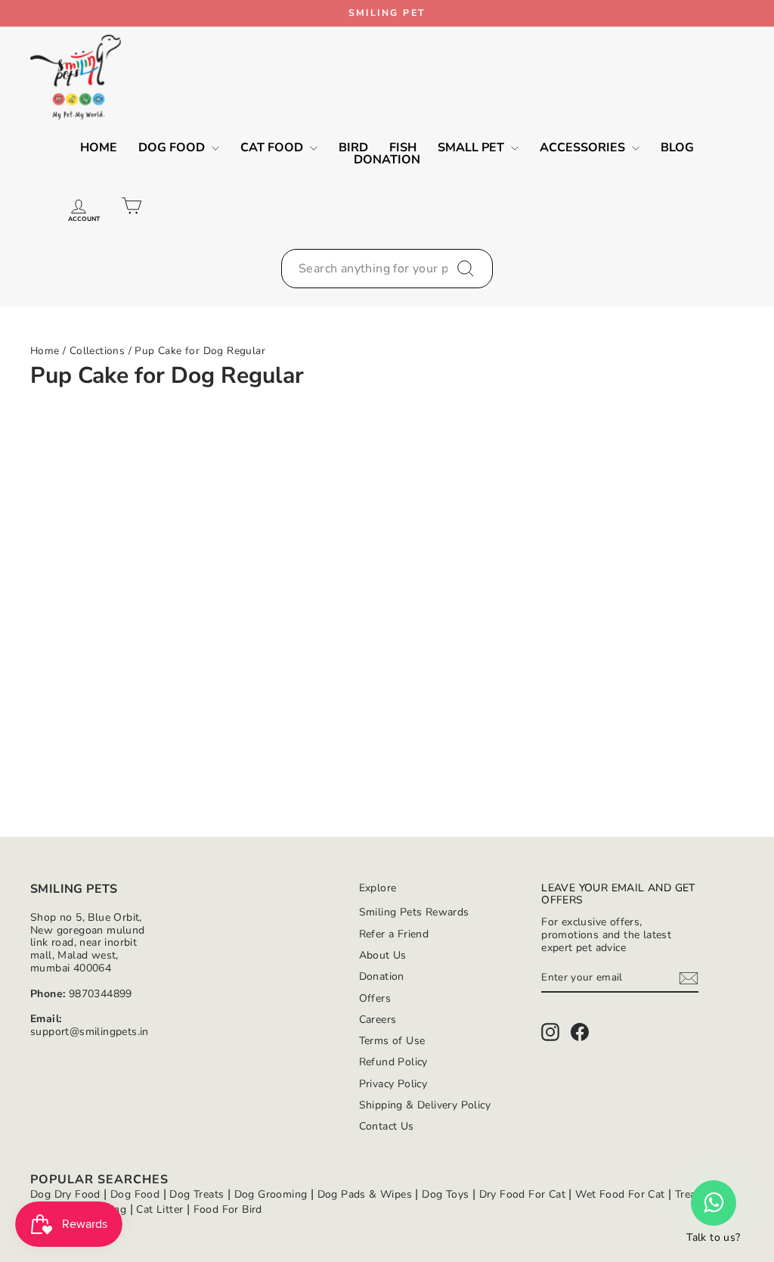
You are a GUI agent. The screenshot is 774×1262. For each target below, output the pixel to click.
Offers (375, 998)
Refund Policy (393, 1062)
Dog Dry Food (65, 1194)
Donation (387, 160)
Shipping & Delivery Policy (425, 1105)
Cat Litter (159, 1209)
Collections (97, 350)
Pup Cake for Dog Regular (200, 350)
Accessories (584, 147)
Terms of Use (392, 1041)
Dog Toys (445, 1194)
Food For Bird (228, 1209)
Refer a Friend (394, 934)
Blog (677, 147)
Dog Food (173, 147)
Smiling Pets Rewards (414, 912)
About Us (383, 955)
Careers (378, 1019)
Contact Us (386, 1126)
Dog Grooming (271, 1194)
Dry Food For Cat (522, 1194)
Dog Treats (196, 1194)
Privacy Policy (393, 1084)
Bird (353, 147)
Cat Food (273, 147)
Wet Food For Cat (619, 1194)
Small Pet (472, 147)
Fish (402, 147)
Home (98, 147)
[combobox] (387, 268)
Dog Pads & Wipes (364, 1194)
